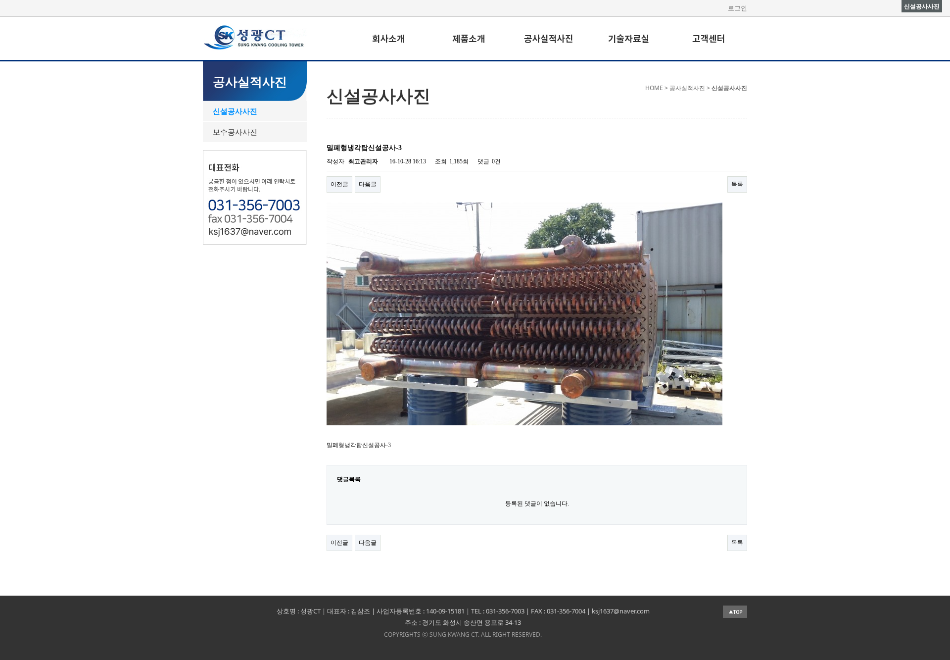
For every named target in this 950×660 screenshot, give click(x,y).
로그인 (737, 8)
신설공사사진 (235, 111)
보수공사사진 (235, 132)
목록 (737, 184)
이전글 (339, 184)
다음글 (368, 184)
